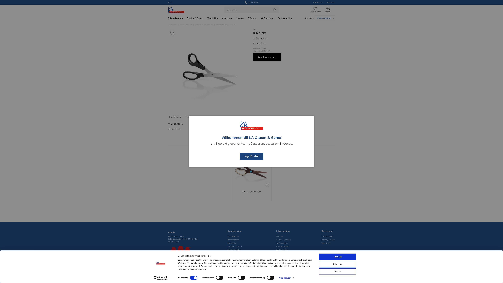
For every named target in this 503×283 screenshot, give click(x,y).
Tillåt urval (337, 264)
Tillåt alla (337, 257)
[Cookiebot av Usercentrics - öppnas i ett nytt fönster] (160, 278)
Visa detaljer (285, 278)
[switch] (219, 278)
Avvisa (338, 271)
